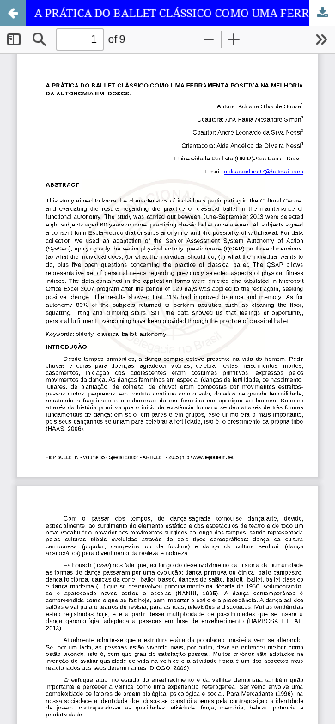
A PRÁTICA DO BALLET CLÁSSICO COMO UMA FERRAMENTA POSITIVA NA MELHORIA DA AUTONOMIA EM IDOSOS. (184, 13)
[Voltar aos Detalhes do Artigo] (13, 13)
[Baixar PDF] (322, 13)
